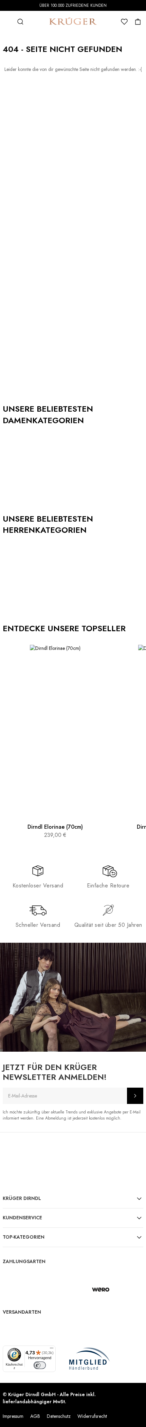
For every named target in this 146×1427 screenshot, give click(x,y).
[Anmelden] (135, 1096)
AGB (35, 1416)
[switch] (40, 1365)
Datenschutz (59, 1416)
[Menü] (52, 1350)
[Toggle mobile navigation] (7, 22)
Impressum (13, 1416)
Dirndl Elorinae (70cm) (55, 827)
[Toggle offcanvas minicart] (138, 22)
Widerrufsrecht (92, 1416)
